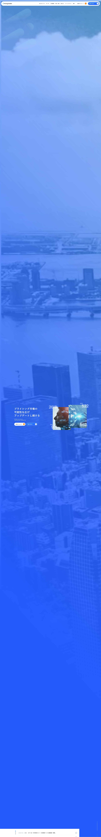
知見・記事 (57, 3)
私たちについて (42, 3)
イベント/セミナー (68, 3)
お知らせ (62, 3)
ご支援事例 (52, 3)
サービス (47, 3)
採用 (74, 3)
